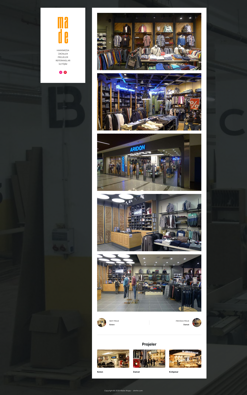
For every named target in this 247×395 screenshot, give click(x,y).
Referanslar (63, 60)
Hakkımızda (63, 50)
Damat (136, 372)
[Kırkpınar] (185, 359)
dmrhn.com (138, 390)
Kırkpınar (173, 372)
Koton (100, 372)
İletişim (63, 64)
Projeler (63, 57)
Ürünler (63, 54)
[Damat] (149, 359)
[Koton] (113, 359)
